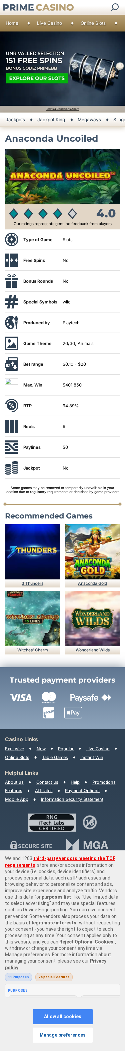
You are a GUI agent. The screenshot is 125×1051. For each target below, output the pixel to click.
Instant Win (91, 757)
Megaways (89, 119)
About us (14, 782)
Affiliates (44, 790)
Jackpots (15, 119)
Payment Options (82, 790)
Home (12, 23)
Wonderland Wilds (93, 649)
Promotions (104, 782)
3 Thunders (32, 583)
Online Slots (93, 23)
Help (75, 782)
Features (13, 790)
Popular (66, 748)
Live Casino (49, 23)
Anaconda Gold (92, 583)
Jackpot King (51, 119)
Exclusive (14, 748)
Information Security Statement (72, 799)
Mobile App (16, 799)
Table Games (55, 757)
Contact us (47, 782)
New (41, 748)
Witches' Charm (32, 649)
